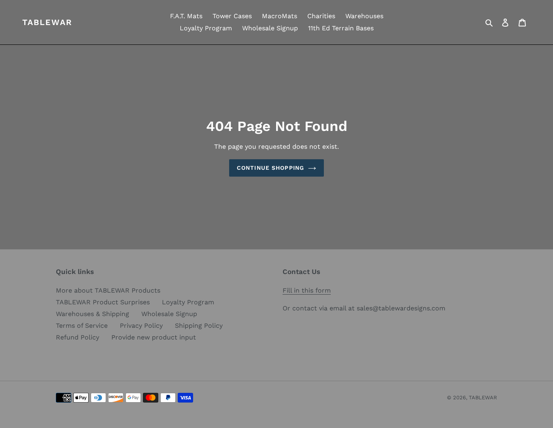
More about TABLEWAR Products (108, 290)
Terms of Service (82, 325)
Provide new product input (153, 337)
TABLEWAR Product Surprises (103, 302)
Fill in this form (307, 290)
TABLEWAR (47, 22)
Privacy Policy (141, 325)
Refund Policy (77, 337)
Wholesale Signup (169, 314)
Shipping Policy (199, 325)
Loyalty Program (188, 302)
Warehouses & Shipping (92, 314)
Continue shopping (270, 167)
